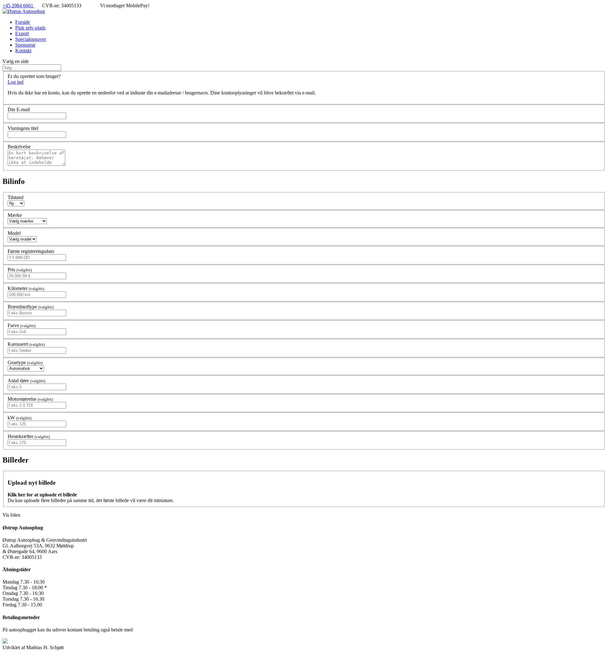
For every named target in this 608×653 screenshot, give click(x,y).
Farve (21, 325)
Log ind (15, 82)
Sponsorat (25, 45)
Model (14, 233)
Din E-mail (19, 109)
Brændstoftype (31, 306)
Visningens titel (23, 128)
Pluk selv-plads (30, 27)
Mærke (15, 215)
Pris (20, 269)
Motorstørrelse (30, 399)
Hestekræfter (29, 436)
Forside (22, 22)
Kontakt (23, 50)
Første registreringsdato (31, 251)
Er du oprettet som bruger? (34, 76)
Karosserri (26, 344)
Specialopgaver (30, 39)
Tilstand (15, 197)
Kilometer (26, 288)
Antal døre (26, 380)
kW (19, 417)
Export (22, 33)
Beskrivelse (19, 146)
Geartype (25, 362)
